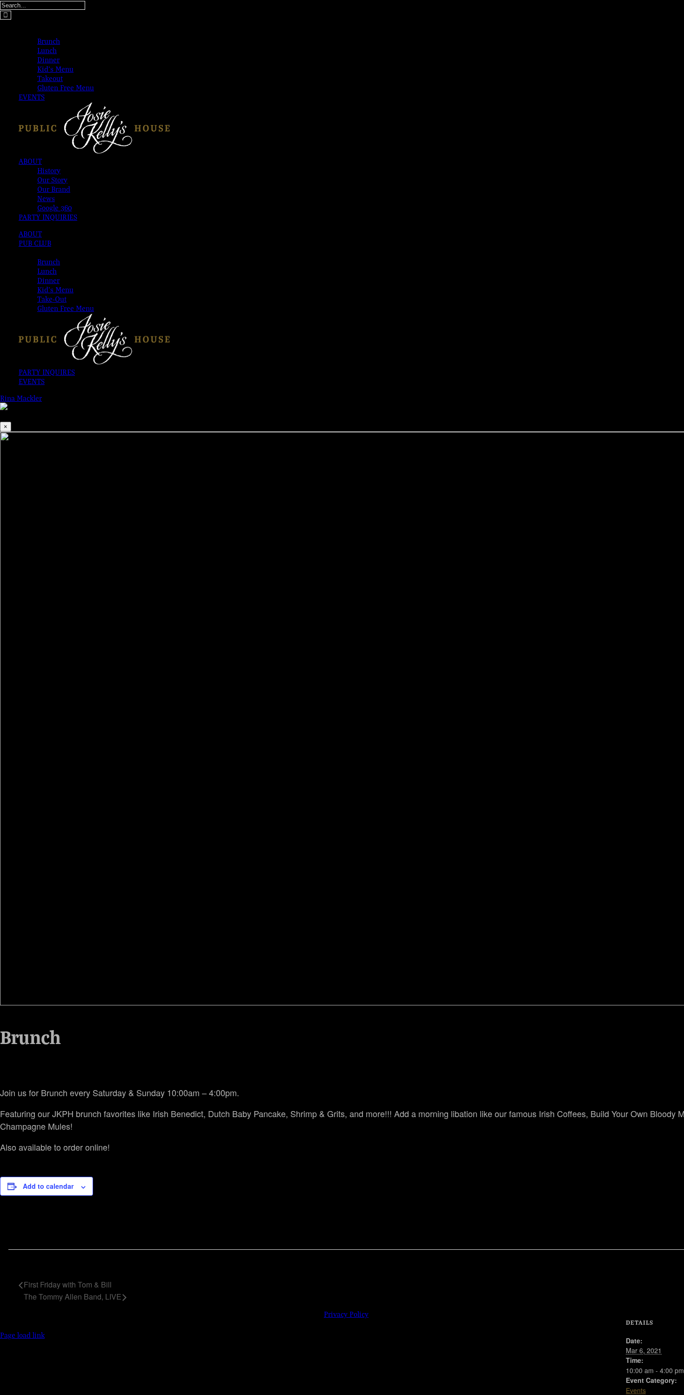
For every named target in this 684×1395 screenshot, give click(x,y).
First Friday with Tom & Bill (68, 1284)
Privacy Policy (346, 1314)
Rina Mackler (21, 398)
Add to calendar (48, 1186)
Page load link (22, 1335)
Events (636, 1390)
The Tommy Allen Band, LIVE (72, 1296)
